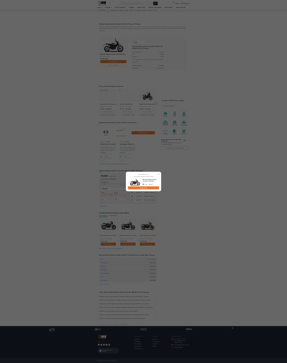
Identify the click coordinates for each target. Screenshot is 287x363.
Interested (143, 188)
